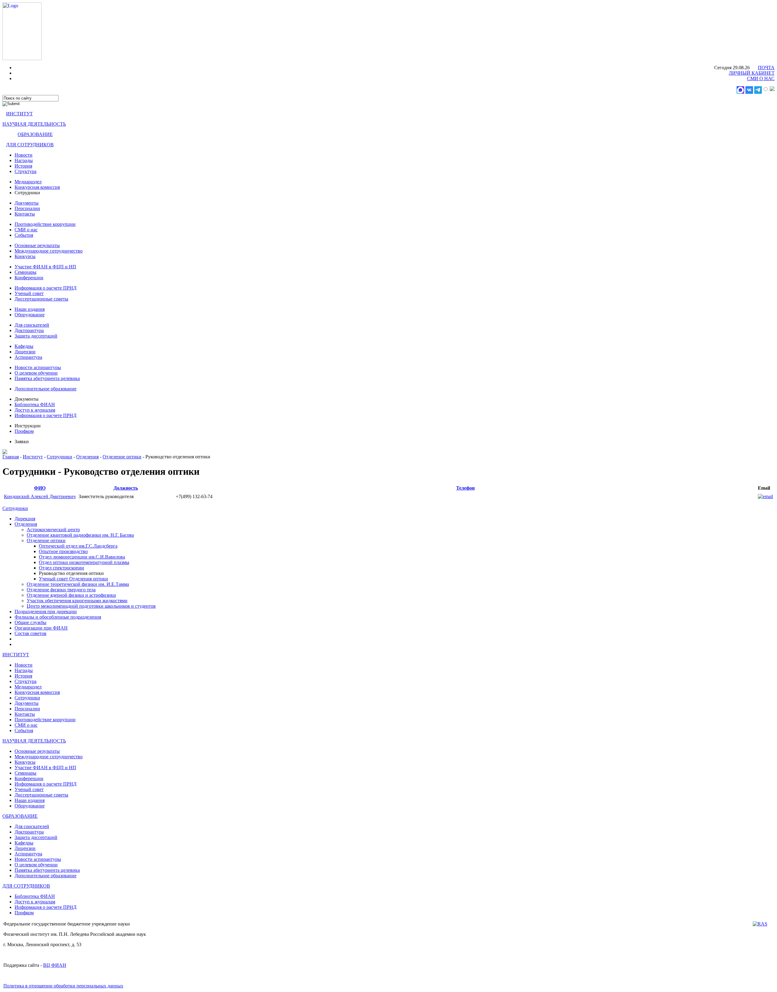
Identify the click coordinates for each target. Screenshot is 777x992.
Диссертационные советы (41, 298)
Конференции (29, 277)
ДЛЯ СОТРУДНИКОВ (30, 144)
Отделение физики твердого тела (61, 589)
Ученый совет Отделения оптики (73, 578)
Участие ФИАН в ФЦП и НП (45, 266)
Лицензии (25, 351)
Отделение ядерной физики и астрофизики (71, 595)
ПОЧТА (766, 67)
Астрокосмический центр (53, 529)
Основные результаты (37, 245)
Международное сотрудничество (49, 250)
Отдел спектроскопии (61, 567)
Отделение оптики (122, 456)
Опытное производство (63, 551)
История (23, 165)
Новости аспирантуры (38, 367)
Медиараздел (28, 181)
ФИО (40, 488)
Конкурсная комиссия (37, 187)
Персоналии (27, 208)
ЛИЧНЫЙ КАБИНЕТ (752, 73)
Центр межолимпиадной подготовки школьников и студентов (91, 606)
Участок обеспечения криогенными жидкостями (77, 600)
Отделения (87, 456)
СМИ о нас (26, 229)
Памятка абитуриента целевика (47, 378)
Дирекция (25, 518)
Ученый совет (29, 293)
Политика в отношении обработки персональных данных (63, 985)
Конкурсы (25, 256)
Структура (25, 171)
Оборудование (30, 314)
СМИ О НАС (761, 78)
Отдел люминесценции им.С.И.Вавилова (82, 556)
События (24, 235)
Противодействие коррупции (45, 224)
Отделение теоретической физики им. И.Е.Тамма (78, 584)
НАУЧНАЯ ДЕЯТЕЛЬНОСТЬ (34, 124)
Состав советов (30, 633)
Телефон (465, 488)
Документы (27, 203)
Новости (23, 155)
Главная (10, 456)
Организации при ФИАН (41, 627)
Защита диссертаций (36, 335)
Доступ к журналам (35, 410)
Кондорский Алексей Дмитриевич (40, 496)
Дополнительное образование (45, 388)
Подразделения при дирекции (46, 611)
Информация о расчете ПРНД (45, 287)
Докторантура (29, 330)
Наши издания (30, 309)
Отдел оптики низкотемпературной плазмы (84, 562)
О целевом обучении (36, 372)
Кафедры (24, 346)
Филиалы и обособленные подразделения (58, 617)
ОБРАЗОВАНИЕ (35, 134)
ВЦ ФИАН (54, 965)
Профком (24, 431)
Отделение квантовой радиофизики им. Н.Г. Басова (80, 535)
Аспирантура (28, 357)
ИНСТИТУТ (19, 113)
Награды (24, 160)
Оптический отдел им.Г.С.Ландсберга (78, 546)
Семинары (25, 272)
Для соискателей (32, 325)
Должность (126, 488)
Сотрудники (59, 456)
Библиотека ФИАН (35, 404)
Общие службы (30, 622)
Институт (33, 456)
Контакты (25, 213)
